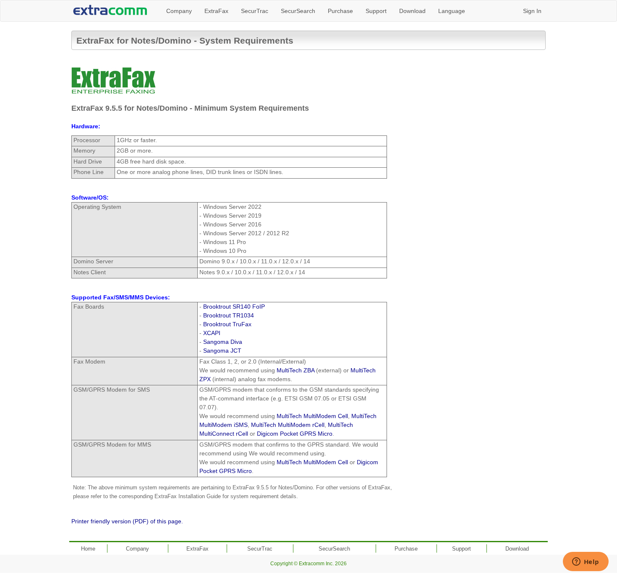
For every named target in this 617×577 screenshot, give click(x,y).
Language (451, 11)
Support (376, 11)
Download (412, 11)
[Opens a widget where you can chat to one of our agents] (585, 562)
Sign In (532, 11)
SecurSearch (298, 11)
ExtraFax (216, 11)
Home (88, 549)
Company (179, 11)
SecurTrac (254, 11)
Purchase (340, 11)
